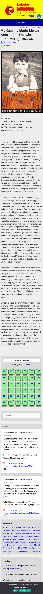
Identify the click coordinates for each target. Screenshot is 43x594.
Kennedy (21, 539)
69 (39, 390)
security (36, 551)
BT (4, 527)
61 (11, 402)
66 (18, 396)
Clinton (13, 539)
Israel (14, 545)
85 (11, 377)
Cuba (31, 542)
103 (15, 527)
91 (11, 371)
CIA (38, 527)
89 (25, 371)
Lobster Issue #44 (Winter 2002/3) (29, 27)
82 (32, 377)
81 (39, 377)
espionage (7, 551)
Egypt (37, 542)
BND (24, 527)
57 (39, 402)
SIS (38, 533)
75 (39, 384)
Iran (4, 545)
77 (25, 384)
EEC (14, 530)
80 (4, 384)
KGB (38, 530)
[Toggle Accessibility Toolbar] (39, 16)
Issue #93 (27, 364)
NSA (30, 533)
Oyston (14, 548)
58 (32, 402)
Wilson (6, 539)
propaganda (22, 551)
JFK (33, 530)
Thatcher (36, 536)
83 (25, 377)
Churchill (28, 536)
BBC (20, 527)
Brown (20, 536)
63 (39, 396)
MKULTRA (22, 548)
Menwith (14, 542)
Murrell (37, 545)
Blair (15, 536)
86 (4, 377)
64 (32, 396)
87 (39, 371)
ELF (18, 530)
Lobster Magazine (10, 432)
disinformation (34, 548)
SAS (34, 533)
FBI (22, 530)
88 (32, 371)
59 (25, 402)
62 (4, 402)
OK (15, 590)
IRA (25, 530)
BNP (34, 527)
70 (32, 390)
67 (11, 396)
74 (4, 390)
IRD (29, 530)
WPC (10, 536)
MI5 (17, 533)
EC (7, 527)
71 (25, 390)
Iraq (9, 545)
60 (18, 402)
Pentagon (24, 542)
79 (11, 384)
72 (18, 390)
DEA (5, 530)
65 (25, 396)
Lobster (23, 4)
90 (18, 371)
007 (11, 527)
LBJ (9, 533)
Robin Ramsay (10, 42)
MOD (25, 533)
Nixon (29, 539)
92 (4, 371)
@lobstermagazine (26, 432)
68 (4, 396)
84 (18, 377)
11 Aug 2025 (7, 435)
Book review (6, 45)
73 (11, 390)
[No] (40, 588)
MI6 (21, 533)
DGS (9, 530)
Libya (19, 545)
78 (18, 384)
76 (32, 384)
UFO (5, 536)
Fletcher (6, 548)
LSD (13, 533)
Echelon (6, 542)
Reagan (37, 539)
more (32, 15)
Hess (25, 545)
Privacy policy (25, 590)
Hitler (31, 545)
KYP (5, 533)
